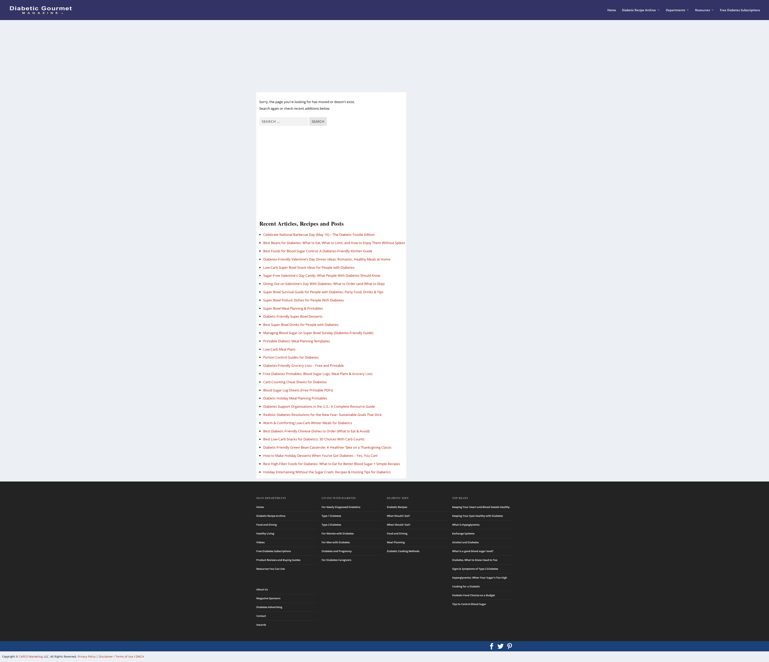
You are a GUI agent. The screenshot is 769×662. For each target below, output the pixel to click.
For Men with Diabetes (336, 542)
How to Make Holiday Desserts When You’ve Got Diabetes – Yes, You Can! (320, 455)
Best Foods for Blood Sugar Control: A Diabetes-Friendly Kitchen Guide (317, 251)
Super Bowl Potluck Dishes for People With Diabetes (303, 300)
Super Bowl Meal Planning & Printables (293, 308)
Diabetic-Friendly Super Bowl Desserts (292, 316)
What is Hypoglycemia (466, 524)
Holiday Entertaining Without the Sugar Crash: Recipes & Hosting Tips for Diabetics (327, 472)
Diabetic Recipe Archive (639, 10)
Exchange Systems (463, 533)
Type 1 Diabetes (331, 516)
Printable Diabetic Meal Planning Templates (296, 341)
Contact (261, 616)
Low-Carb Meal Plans (279, 349)
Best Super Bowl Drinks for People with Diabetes (300, 324)
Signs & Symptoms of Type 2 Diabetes (475, 569)
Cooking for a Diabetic (466, 586)
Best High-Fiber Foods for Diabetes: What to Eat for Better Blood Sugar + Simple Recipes (331, 463)
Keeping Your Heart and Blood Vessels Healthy (481, 507)
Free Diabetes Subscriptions (740, 10)
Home (611, 10)
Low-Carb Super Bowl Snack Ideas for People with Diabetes (308, 267)
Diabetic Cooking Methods (403, 551)
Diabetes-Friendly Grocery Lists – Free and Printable (303, 365)
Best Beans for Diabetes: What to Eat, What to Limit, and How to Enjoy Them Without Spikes (334, 242)
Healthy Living (265, 533)
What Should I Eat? (398, 516)
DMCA (140, 656)
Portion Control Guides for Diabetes (291, 357)
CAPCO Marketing (31, 656)
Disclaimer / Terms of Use (116, 656)
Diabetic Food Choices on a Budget (473, 595)
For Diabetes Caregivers (336, 560)
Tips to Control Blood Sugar (469, 604)
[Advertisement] (376, 56)
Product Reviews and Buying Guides (278, 560)
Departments (675, 10)
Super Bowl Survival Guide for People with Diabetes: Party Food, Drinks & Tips (323, 292)
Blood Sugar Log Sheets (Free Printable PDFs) (298, 390)
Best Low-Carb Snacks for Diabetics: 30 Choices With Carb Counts (313, 439)
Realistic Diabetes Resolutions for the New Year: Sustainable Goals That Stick (322, 414)
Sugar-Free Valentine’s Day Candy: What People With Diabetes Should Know (321, 275)
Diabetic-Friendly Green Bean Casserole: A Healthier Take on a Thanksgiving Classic (327, 447)
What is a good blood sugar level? (472, 551)
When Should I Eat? (398, 524)
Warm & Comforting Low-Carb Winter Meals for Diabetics (307, 423)
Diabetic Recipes (397, 507)
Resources (702, 10)
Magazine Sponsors (268, 598)
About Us (262, 589)
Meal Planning (396, 542)
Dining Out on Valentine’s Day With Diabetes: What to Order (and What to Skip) (323, 283)
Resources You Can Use (270, 569)
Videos (260, 542)
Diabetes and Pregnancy (337, 551)
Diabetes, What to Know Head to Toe (474, 560)
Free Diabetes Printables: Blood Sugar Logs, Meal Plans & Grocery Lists (317, 373)
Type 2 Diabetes (331, 524)
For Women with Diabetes (338, 533)
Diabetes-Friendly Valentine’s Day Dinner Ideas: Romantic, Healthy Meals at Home (327, 259)
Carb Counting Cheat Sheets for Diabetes (295, 382)
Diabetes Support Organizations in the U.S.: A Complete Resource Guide (319, 406)
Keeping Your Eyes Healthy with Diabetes (477, 516)
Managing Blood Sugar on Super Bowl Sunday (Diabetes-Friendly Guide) (318, 332)
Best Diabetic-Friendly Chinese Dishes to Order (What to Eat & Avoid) (316, 431)
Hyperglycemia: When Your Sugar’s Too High (479, 577)
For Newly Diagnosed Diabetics (341, 507)
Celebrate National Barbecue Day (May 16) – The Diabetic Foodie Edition (319, 234)
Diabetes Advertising (269, 607)
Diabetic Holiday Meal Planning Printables (295, 398)
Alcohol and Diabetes (465, 542)
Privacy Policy (87, 656)
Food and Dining (266, 524)
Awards (261, 625)
